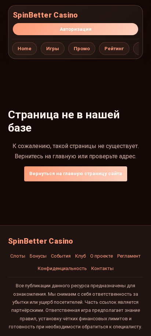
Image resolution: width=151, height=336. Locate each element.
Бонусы (38, 256)
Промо (82, 48)
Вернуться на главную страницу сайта (75, 173)
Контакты (102, 268)
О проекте (101, 256)
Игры (52, 48)
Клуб (80, 256)
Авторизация (76, 29)
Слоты (17, 256)
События (61, 256)
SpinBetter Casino (45, 15)
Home (25, 48)
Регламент (129, 256)
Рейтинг (114, 48)
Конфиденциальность (62, 268)
